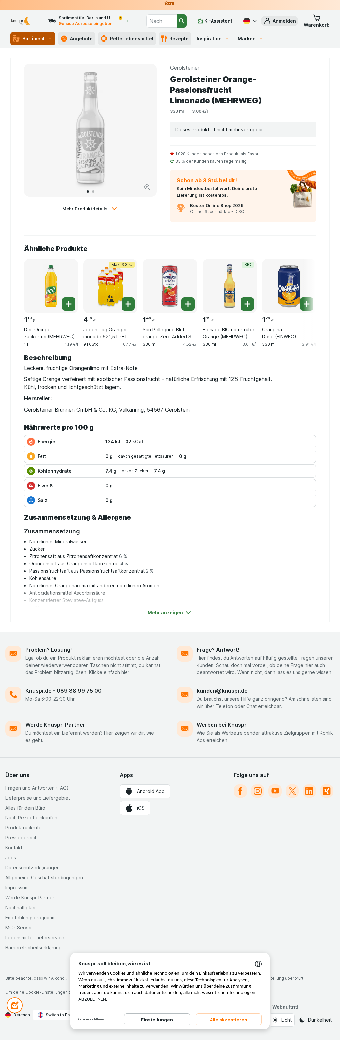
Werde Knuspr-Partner (55, 724)
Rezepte (179, 38)
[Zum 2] (93, 191)
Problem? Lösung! (48, 649)
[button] (279, 21)
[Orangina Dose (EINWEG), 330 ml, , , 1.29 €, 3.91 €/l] (289, 286)
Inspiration (209, 38)
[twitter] (292, 791)
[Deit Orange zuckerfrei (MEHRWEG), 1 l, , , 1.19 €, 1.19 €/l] (51, 286)
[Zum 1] (88, 191)
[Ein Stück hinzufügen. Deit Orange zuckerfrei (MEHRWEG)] (68, 304)
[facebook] (240, 791)
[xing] (326, 791)
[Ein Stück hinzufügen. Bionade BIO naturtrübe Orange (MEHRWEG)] (247, 304)
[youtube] (275, 791)
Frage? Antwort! (218, 649)
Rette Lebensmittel (131, 38)
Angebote (81, 38)
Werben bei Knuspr (222, 724)
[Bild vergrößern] (147, 187)
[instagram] (257, 791)
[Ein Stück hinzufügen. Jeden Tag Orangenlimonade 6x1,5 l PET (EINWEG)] (128, 304)
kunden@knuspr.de (222, 690)
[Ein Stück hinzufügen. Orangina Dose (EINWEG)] (306, 304)
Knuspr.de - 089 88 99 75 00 (63, 690)
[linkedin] (309, 791)
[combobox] (161, 21)
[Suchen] (182, 21)
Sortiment (33, 38)
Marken (247, 38)
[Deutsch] (249, 21)
